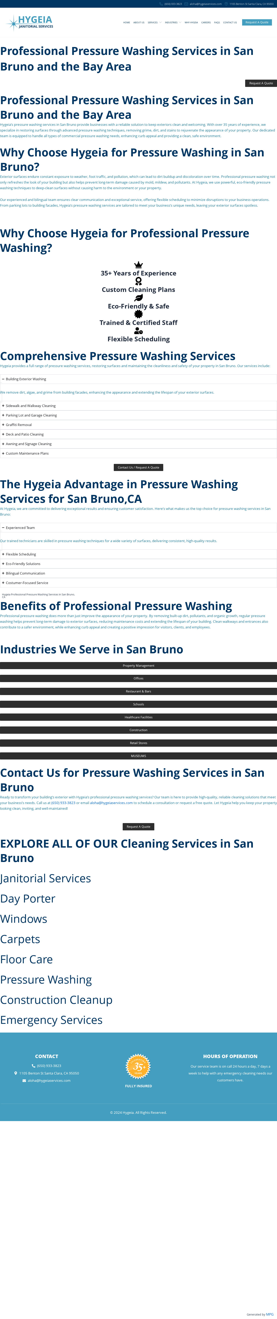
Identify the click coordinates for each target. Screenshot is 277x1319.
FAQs (217, 22)
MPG (270, 1314)
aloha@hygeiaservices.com (111, 802)
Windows (23, 918)
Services (153, 22)
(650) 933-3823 (63, 802)
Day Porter (27, 898)
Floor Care (26, 959)
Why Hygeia (191, 22)
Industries (171, 22)
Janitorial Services (45, 877)
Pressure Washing (46, 979)
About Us (138, 22)
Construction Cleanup (56, 999)
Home (126, 22)
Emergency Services (51, 1019)
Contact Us (230, 22)
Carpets (20, 938)
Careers (206, 22)
